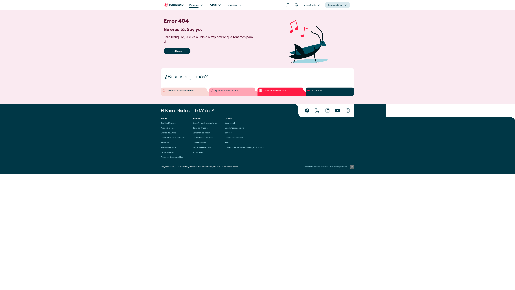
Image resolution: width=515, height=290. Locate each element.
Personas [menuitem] (193, 5)
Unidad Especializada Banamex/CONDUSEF (244, 147)
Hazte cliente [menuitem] (309, 5)
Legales (228, 118)
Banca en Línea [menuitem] (335, 5)
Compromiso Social (201, 133)
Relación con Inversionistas (205, 123)
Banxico (228, 133)
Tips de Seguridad (169, 147)
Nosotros (197, 118)
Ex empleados (167, 152)
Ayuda (164, 118)
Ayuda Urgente (167, 128)
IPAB (227, 142)
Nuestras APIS (199, 152)
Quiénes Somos (199, 142)
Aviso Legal (230, 123)
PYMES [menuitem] (213, 5)
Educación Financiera (202, 147)
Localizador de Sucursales (173, 138)
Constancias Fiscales (234, 138)
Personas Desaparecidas (172, 157)
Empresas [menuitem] (232, 5)
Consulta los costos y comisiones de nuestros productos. (325, 167)
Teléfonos (165, 142)
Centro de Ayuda (168, 133)
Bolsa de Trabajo (200, 128)
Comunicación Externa (203, 138)
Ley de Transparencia (234, 128)
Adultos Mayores (168, 123)
